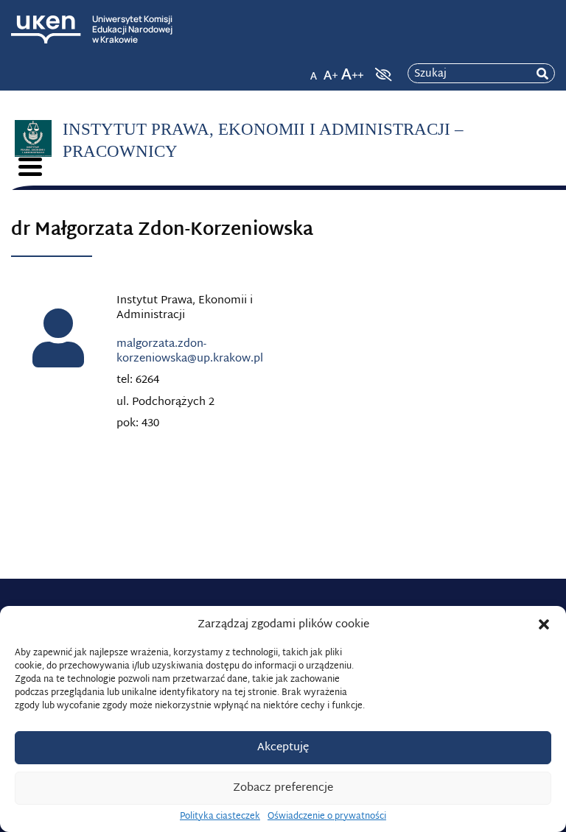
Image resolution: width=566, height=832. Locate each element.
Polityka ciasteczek (220, 816)
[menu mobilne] (30, 167)
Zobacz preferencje (283, 788)
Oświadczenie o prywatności (327, 816)
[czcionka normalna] (313, 70)
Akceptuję (283, 748)
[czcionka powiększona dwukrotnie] (352, 70)
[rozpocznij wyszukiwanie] (542, 74)
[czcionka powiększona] (331, 70)
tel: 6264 (137, 380)
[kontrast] (382, 74)
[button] (544, 624)
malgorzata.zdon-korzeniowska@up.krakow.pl (189, 351)
